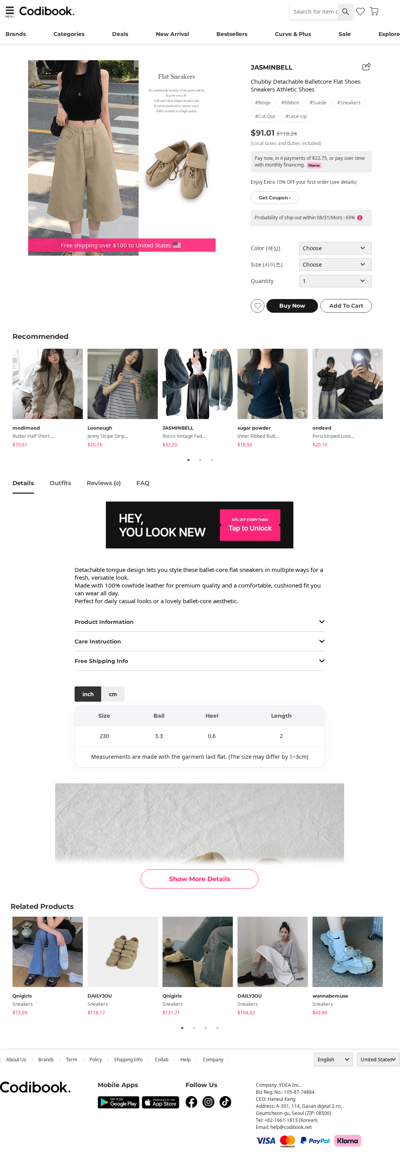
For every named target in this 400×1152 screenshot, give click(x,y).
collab (161, 1059)
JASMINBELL (272, 67)
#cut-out (265, 116)
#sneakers (349, 102)
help (185, 1059)
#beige (263, 102)
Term (71, 1059)
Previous (7, 399)
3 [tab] (212, 460)
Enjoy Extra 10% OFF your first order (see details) (304, 182)
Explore (389, 34)
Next (393, 399)
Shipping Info (128, 1059)
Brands (15, 34)
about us (16, 1059)
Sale (345, 34)
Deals (120, 34)
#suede (318, 102)
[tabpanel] (50, 399)
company (213, 1059)
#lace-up (296, 116)
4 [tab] (217, 1028)
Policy (95, 1059)
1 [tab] (188, 460)
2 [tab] (200, 460)
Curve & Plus (293, 34)
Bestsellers (231, 34)
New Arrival (172, 34)
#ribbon (290, 102)
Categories (69, 34)
